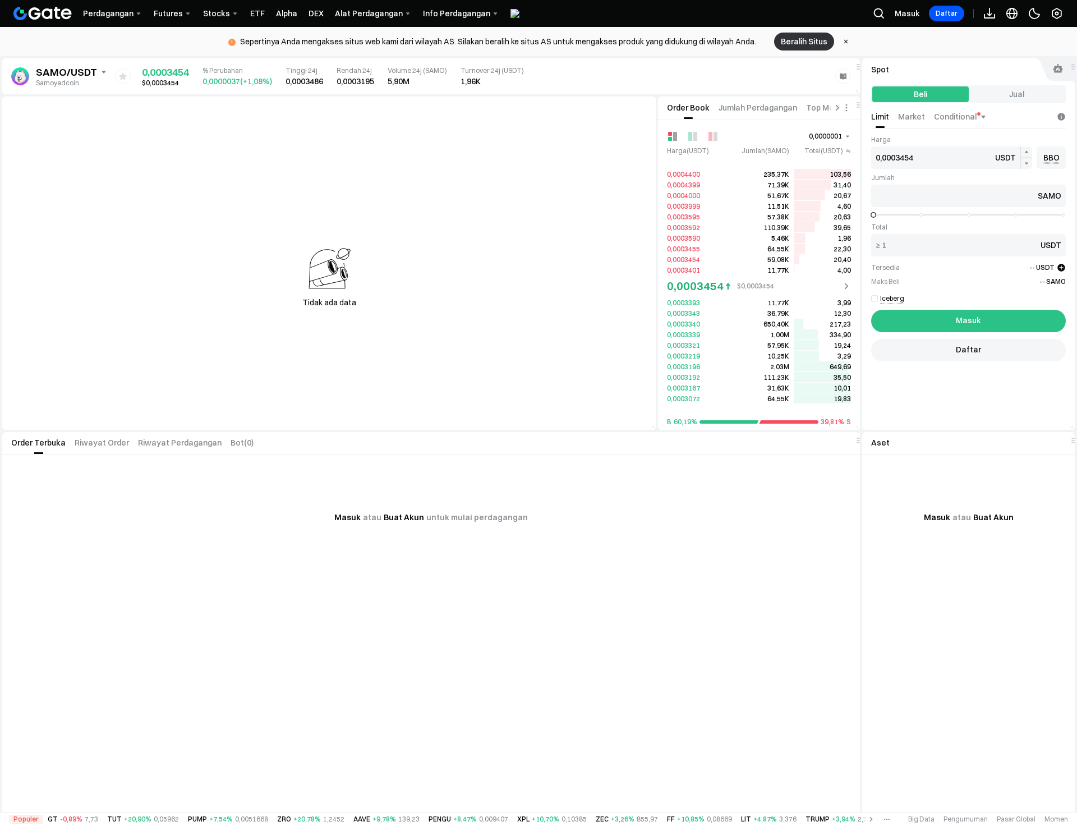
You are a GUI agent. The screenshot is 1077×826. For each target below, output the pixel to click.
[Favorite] (123, 76)
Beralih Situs (804, 41)
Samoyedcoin (57, 83)
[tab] (688, 108)
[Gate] (42, 13)
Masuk (907, 13)
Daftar (947, 13)
